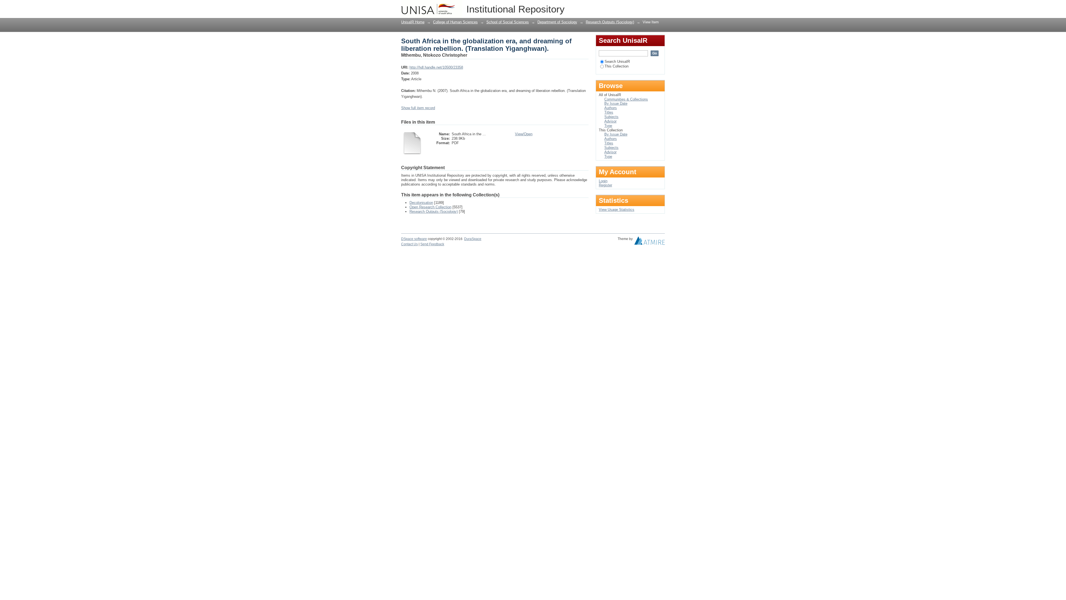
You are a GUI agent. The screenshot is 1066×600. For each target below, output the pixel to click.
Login (660, 7)
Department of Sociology (557, 22)
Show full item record (418, 108)
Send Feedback (432, 244)
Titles (608, 112)
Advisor (610, 121)
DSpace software (414, 239)
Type (608, 126)
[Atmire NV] (649, 242)
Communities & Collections (626, 99)
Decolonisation (421, 203)
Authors (610, 108)
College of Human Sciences (455, 22)
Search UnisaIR (617, 61)
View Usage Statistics (616, 210)
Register (605, 185)
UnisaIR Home (412, 22)
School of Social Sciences (507, 22)
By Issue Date (615, 103)
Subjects (611, 117)
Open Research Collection (430, 207)
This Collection (616, 66)
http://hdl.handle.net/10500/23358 (436, 67)
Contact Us (409, 244)
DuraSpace (472, 239)
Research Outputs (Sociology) (610, 22)
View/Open (523, 134)
